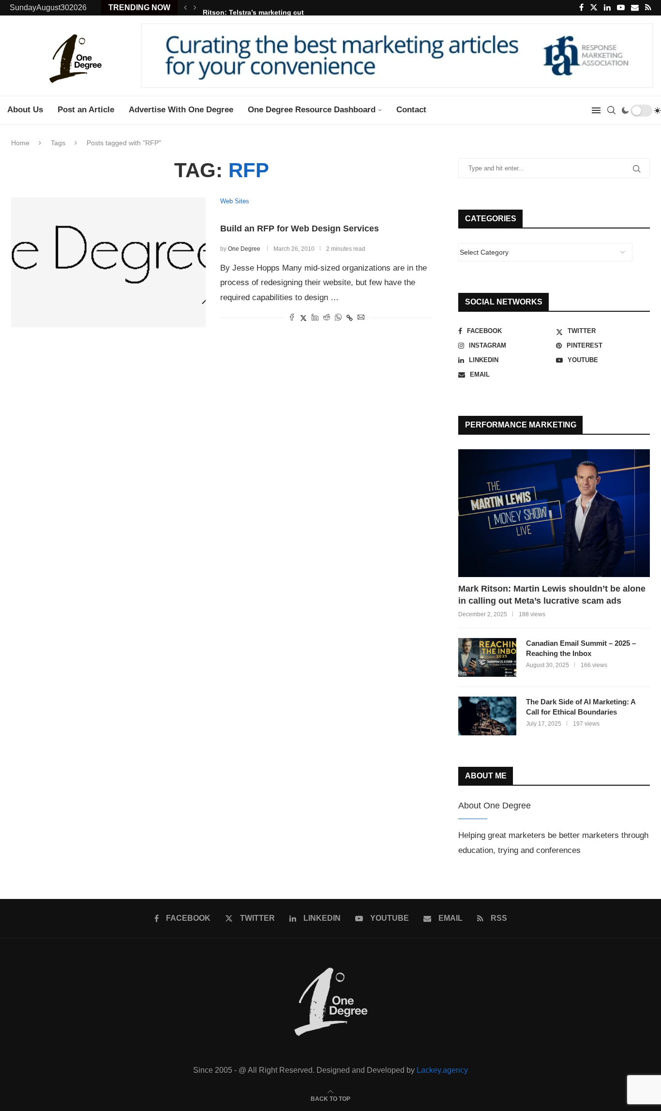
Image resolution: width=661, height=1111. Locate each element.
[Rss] (648, 7)
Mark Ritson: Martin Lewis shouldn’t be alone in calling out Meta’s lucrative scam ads (552, 595)
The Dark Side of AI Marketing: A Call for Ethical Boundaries (580, 707)
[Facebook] (581, 7)
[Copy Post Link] (349, 318)
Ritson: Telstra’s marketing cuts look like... (273, 8)
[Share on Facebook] (291, 318)
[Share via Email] (361, 318)
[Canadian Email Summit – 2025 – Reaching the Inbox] (487, 657)
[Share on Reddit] (326, 318)
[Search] (611, 110)
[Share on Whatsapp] (338, 318)
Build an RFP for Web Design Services (299, 228)
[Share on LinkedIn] (315, 318)
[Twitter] (594, 7)
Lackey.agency (442, 1070)
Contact (411, 109)
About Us (25, 109)
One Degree (244, 248)
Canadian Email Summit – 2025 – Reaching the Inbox (581, 648)
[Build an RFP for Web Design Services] (108, 262)
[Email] (635, 7)
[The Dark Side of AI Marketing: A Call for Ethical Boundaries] (487, 716)
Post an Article (86, 109)
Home (20, 143)
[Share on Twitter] (303, 318)
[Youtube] (621, 7)
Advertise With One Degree (181, 109)
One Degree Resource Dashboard (312, 109)
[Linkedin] (607, 7)
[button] (185, 7)
